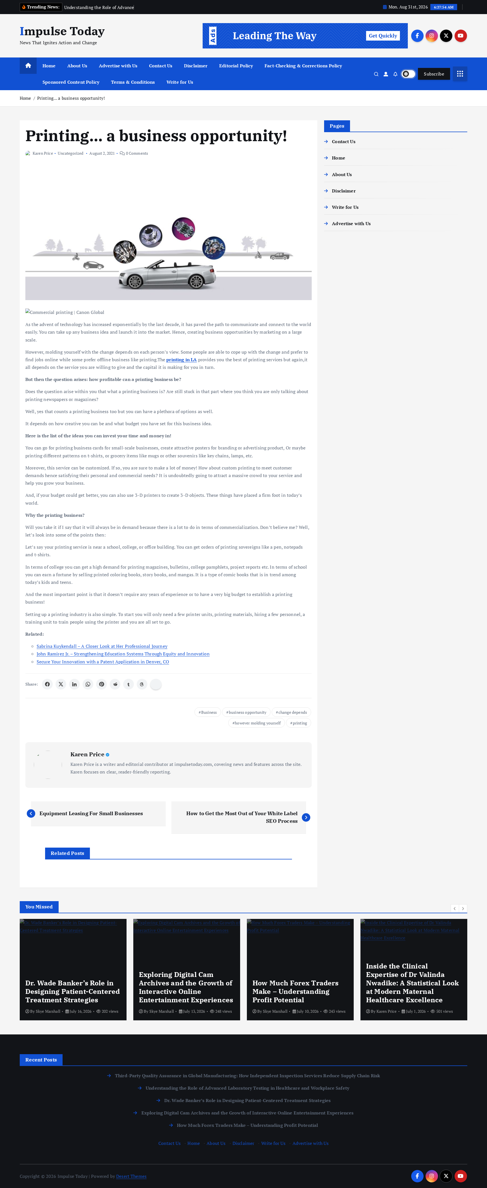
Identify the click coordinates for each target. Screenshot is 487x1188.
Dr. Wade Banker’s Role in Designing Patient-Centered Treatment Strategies (247, 1100)
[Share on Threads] (142, 684)
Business (209, 712)
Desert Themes (131, 1176)
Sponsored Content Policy (71, 82)
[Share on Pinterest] (101, 684)
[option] (95, 969)
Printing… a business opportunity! (71, 98)
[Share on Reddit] (115, 684)
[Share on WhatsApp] (88, 684)
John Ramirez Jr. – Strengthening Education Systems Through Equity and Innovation (123, 654)
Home (49, 66)
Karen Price (43, 153)
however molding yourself (258, 723)
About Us (77, 66)
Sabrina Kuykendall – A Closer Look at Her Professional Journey (102, 646)
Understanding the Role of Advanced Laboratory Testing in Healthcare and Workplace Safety (247, 1088)
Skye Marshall (70, 1011)
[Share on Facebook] (47, 684)
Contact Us (160, 66)
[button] (455, 908)
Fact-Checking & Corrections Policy (303, 66)
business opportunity (247, 712)
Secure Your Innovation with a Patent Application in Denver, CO (103, 662)
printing (300, 723)
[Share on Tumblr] (128, 684)
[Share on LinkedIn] (74, 684)
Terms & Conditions (133, 82)
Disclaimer (196, 66)
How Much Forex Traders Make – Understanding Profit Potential (247, 1125)
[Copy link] (155, 684)
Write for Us (180, 82)
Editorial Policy (236, 66)
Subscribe (434, 74)
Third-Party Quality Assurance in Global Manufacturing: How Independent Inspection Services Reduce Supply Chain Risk (247, 1075)
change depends (292, 712)
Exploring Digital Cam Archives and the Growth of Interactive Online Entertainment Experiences (247, 1113)
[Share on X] (61, 684)
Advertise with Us (118, 66)
